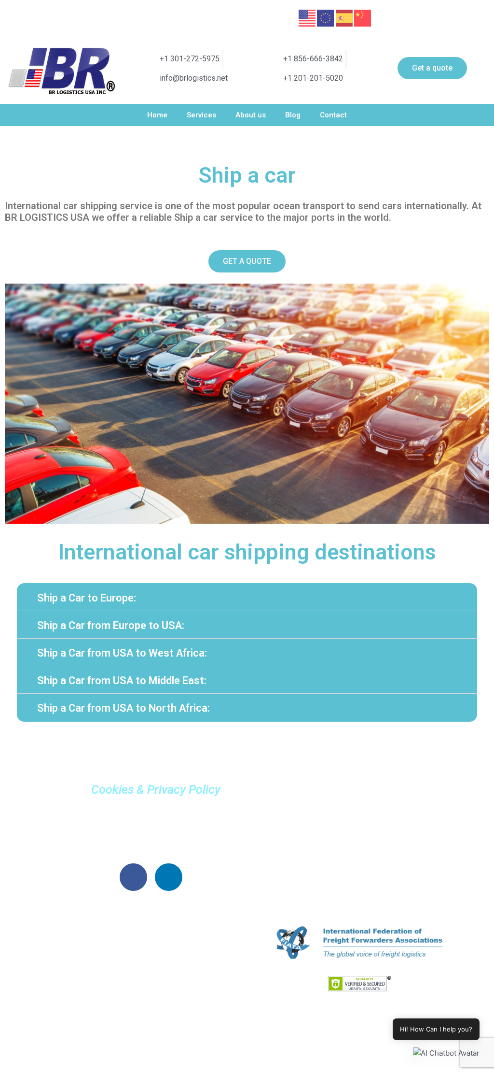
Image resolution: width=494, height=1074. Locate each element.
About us (250, 115)
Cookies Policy (151, 841)
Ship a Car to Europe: (86, 598)
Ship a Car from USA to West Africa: (122, 653)
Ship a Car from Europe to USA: (110, 625)
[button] (247, 597)
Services (201, 115)
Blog (293, 115)
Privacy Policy (151, 819)
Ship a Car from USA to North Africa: (123, 708)
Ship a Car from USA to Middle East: (121, 680)
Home (157, 115)
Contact (333, 115)
